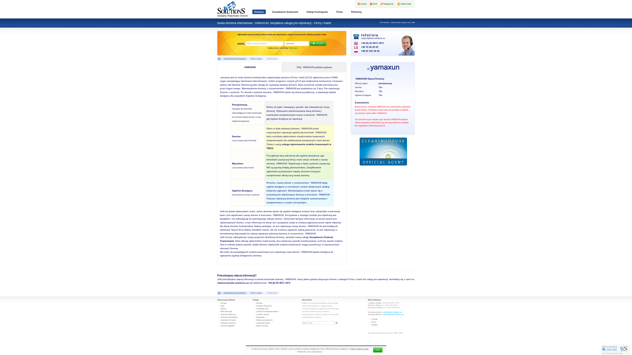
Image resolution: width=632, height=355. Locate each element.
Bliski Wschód (226, 311)
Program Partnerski (264, 306)
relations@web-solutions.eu (233, 283)
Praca (373, 322)
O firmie (374, 319)
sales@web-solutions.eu (392, 312)
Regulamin (260, 317)
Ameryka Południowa (229, 317)
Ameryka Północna (228, 314)
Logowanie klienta (263, 323)
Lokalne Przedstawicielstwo (267, 311)
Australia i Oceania (228, 320)
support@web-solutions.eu (373, 38)
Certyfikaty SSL (262, 309)
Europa (223, 303)
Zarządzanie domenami (285, 12)
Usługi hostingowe (317, 12)
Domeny (259, 12)
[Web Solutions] (219, 293)
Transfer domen (262, 314)
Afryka (223, 309)
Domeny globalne (228, 326)
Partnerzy (356, 12)
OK (377, 350)
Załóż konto (406, 4)
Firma (339, 12)
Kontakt (374, 325)
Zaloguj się (388, 4)
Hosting (259, 303)
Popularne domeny (228, 323)
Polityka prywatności (264, 320)
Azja (222, 306)
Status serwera (262, 326)
